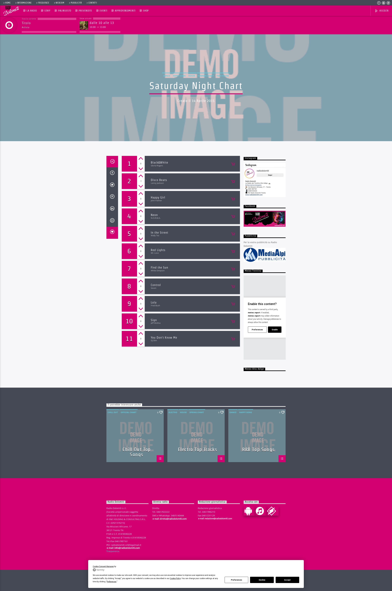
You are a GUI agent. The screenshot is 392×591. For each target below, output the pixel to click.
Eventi (103, 10)
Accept (287, 580)
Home (8, 3)
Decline (262, 580)
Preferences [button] (111, 582)
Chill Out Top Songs (137, 452)
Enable (275, 330)
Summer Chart (206, 75)
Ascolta (383, 10)
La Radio (32, 10)
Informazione (24, 3)
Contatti (92, 3)
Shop (146, 10)
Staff (47, 10)
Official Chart (128, 412)
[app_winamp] (273, 511)
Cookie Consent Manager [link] (103, 566)
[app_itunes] (261, 511)
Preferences (236, 580)
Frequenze (43, 3)
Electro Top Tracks (197, 449)
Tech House (223, 75)
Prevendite (85, 10)
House (191, 75)
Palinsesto (64, 10)
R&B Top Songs (258, 449)
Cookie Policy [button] (175, 578)
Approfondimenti (125, 10)
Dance (166, 75)
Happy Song (179, 75)
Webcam (60, 3)
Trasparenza (112, 551)
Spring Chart (196, 412)
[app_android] (249, 511)
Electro (173, 412)
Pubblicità (76, 3)
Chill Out (113, 412)
